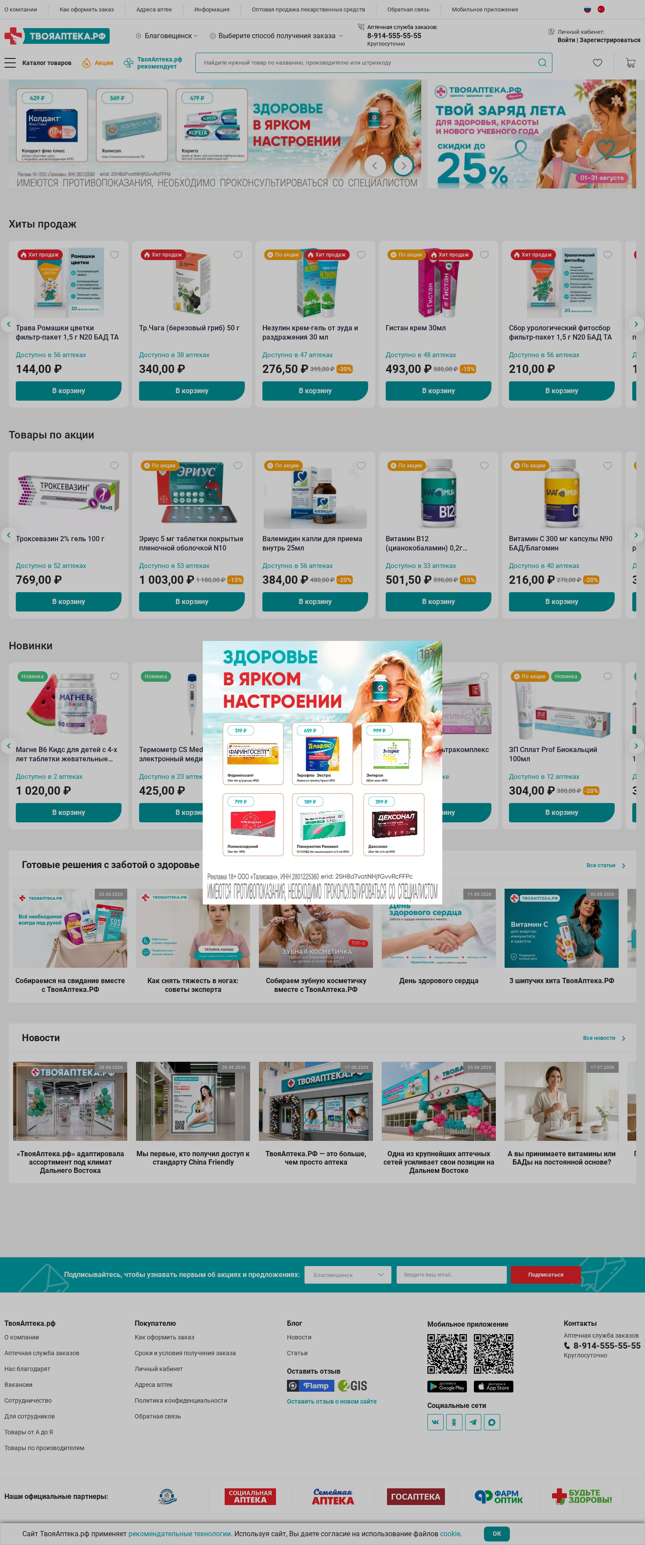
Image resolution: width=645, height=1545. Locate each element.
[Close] (432, 650)
